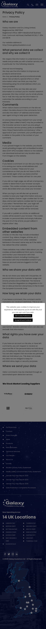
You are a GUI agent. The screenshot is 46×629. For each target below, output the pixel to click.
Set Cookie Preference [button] (23, 316)
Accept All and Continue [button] (23, 320)
